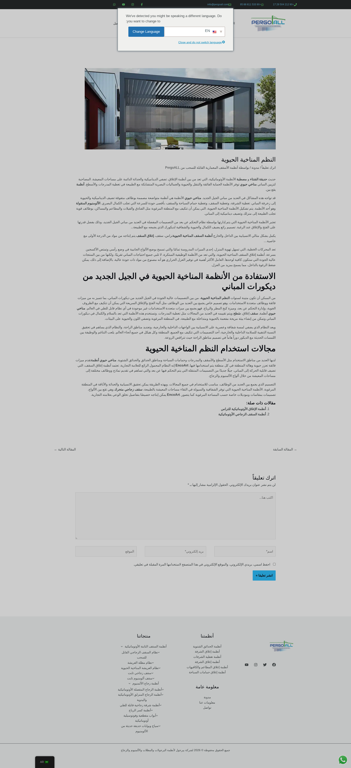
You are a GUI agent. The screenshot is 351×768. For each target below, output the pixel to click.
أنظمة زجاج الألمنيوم (145, 683)
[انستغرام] (256, 664)
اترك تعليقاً (269, 167)
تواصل (117, 23)
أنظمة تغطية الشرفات (207, 656)
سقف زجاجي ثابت (140, 673)
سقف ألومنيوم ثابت (140, 678)
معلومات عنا (207, 702)
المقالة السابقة (285, 449)
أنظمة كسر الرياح (140, 710)
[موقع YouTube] (246, 664)
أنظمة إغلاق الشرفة (207, 651)
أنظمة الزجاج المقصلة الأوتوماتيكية (140, 689)
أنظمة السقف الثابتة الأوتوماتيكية (146, 646)
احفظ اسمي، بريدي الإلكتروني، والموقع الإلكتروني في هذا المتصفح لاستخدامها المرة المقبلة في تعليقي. (201, 564)
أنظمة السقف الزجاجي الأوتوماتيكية (242, 414)
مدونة (255, 167)
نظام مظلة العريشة (140, 662)
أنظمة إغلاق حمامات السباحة (207, 672)
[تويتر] (265, 664)
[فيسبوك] (274, 664)
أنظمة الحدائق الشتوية (207, 646)
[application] (123, 646)
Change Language (146, 32)
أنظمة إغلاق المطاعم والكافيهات (207, 667)
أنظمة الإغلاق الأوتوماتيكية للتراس (243, 409)
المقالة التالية (65, 449)
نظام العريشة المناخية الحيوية (140, 668)
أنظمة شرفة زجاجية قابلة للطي (140, 705)
